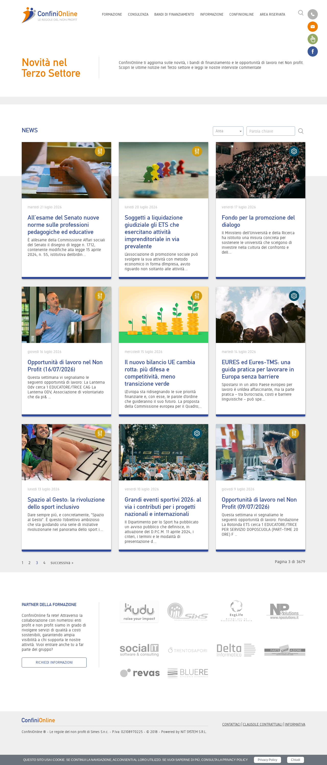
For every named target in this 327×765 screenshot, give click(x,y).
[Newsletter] (313, 39)
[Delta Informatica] (236, 649)
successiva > (62, 562)
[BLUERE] (187, 672)
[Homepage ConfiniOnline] (49, 15)
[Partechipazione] (284, 649)
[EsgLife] (236, 611)
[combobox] (228, 131)
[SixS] (187, 611)
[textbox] (228, 131)
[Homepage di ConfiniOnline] (38, 720)
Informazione (212, 14)
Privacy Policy (267, 760)
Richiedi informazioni (54, 662)
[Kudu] (139, 611)
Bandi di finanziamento (174, 14)
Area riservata (272, 14)
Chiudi (295, 760)
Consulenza (138, 14)
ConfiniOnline (241, 14)
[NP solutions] (285, 611)
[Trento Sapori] (187, 649)
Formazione (112, 14)
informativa (295, 724)
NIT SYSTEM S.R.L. (194, 732)
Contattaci (231, 724)
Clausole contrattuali (263, 724)
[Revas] (139, 672)
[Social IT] (139, 649)
